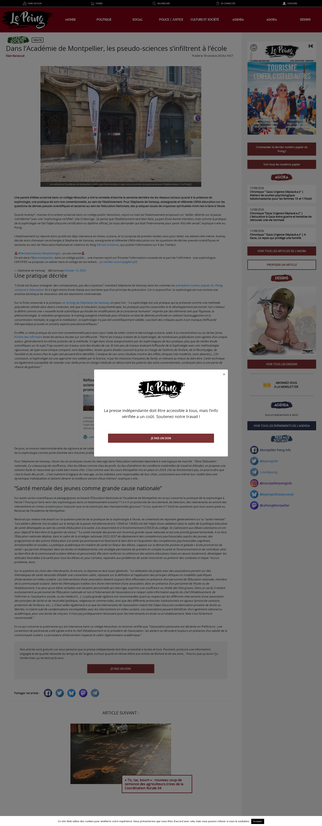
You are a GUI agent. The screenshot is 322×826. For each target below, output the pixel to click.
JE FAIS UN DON (161, 438)
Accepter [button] (257, 821)
